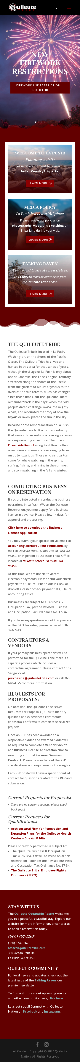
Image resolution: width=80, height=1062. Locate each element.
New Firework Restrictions (40, 63)
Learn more (38, 183)
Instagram (52, 1011)
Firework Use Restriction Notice (38, 87)
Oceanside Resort (21, 445)
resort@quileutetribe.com (26, 948)
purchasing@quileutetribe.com (31, 678)
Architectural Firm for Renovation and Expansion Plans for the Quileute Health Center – (41, 833)
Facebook (30, 1011)
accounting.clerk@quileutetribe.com (35, 546)
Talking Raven (45, 980)
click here (56, 998)
